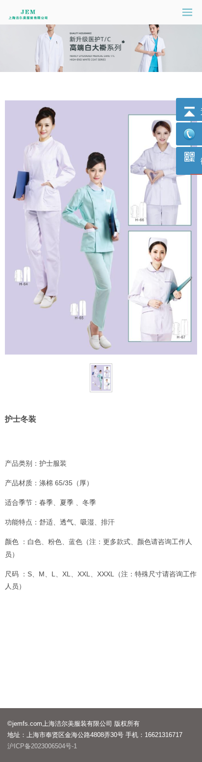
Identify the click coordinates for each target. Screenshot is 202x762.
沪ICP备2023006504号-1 (42, 746)
